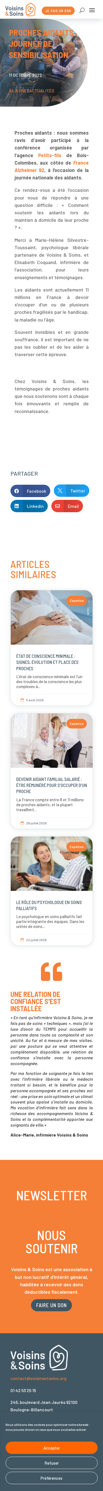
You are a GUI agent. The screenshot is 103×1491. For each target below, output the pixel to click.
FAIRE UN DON (51, 1305)
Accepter (51, 1447)
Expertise (76, 600)
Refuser (51, 1462)
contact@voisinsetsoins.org (38, 1378)
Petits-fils (49, 155)
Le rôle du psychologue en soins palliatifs (52, 891)
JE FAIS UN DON (58, 11)
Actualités (41, 90)
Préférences (51, 1478)
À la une (18, 90)
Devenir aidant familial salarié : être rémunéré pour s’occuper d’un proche (52, 770)
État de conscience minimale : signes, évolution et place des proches (52, 647)
